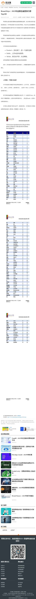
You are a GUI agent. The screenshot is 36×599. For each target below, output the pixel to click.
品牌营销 (5, 530)
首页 (2, 7)
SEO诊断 (3, 575)
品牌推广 (13, 530)
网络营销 (11, 7)
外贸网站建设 (21, 569)
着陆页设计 (20, 575)
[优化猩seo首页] (7, 3)
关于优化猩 (20, 582)
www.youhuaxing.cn (19, 594)
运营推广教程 (23, 591)
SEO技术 (24, 17)
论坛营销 (3, 584)
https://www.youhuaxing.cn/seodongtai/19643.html (16, 417)
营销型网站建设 (21, 565)
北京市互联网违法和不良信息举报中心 (16, 597)
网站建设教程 (17, 591)
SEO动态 (6, 7)
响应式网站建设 (21, 567)
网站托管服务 (21, 571)
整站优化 (3, 569)
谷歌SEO (3, 567)
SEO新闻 (19, 17)
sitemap (26, 597)
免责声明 (20, 586)
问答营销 (3, 586)
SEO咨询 (3, 573)
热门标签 (3, 526)
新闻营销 (3, 582)
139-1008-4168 (27, 2)
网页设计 (20, 573)
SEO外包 (3, 571)
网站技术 (28, 17)
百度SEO (3, 565)
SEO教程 (12, 591)
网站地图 (20, 584)
